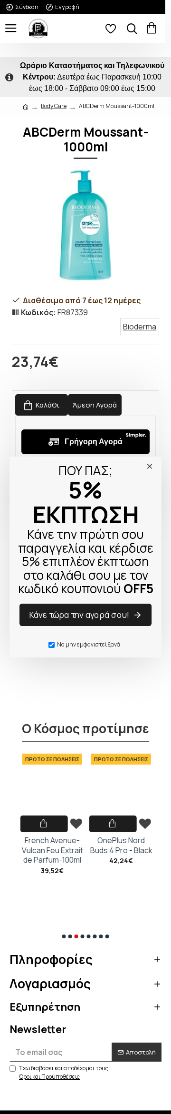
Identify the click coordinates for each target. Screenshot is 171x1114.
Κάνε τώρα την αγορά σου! (79, 615)
